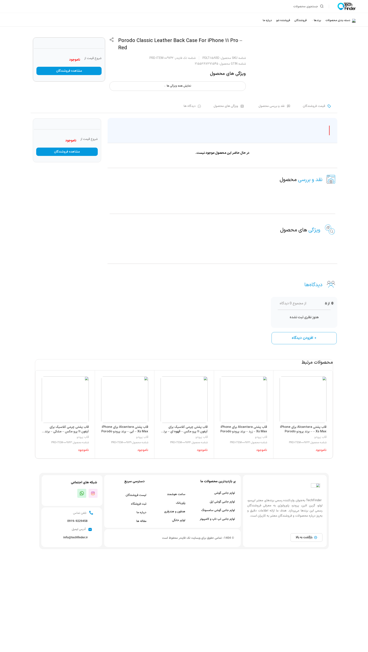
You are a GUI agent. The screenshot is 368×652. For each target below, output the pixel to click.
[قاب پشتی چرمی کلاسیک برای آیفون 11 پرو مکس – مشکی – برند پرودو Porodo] (65, 399)
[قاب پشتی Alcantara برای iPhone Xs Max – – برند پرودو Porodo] (303, 399)
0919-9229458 (77, 521)
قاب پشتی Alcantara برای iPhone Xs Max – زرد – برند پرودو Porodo (243, 429)
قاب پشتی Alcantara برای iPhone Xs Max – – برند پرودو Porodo (303, 429)
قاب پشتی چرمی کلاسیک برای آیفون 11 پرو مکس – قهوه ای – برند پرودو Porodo (185, 432)
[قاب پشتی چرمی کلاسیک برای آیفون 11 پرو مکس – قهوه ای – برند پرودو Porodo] (184, 399)
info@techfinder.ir (75, 537)
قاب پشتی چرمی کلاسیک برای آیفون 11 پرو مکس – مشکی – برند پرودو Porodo (67, 432)
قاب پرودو (320, 437)
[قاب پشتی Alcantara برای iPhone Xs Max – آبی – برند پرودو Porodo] (124, 399)
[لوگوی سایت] (347, 6)
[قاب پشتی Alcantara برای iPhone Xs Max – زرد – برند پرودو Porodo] (243, 399)
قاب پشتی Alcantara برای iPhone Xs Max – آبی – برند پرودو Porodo (124, 429)
